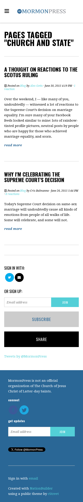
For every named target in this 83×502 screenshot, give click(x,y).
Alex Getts (36, 85)
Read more (13, 145)
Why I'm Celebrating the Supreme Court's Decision (34, 177)
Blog (23, 85)
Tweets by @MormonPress (25, 356)
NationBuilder (41, 488)
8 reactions (12, 194)
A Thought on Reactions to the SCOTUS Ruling (40, 72)
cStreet (53, 494)
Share (41, 339)
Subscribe (41, 319)
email (33, 478)
